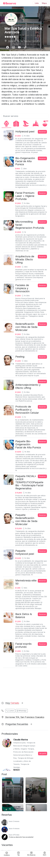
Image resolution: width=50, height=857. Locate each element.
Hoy (12, 703)
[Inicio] (8, 3)
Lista (37, 3)
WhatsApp (22, 711)
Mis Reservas (31, 855)
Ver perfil (42, 753)
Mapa (44, 3)
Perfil (44, 855)
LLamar (11, 711)
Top (18, 855)
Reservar (42, 132)
